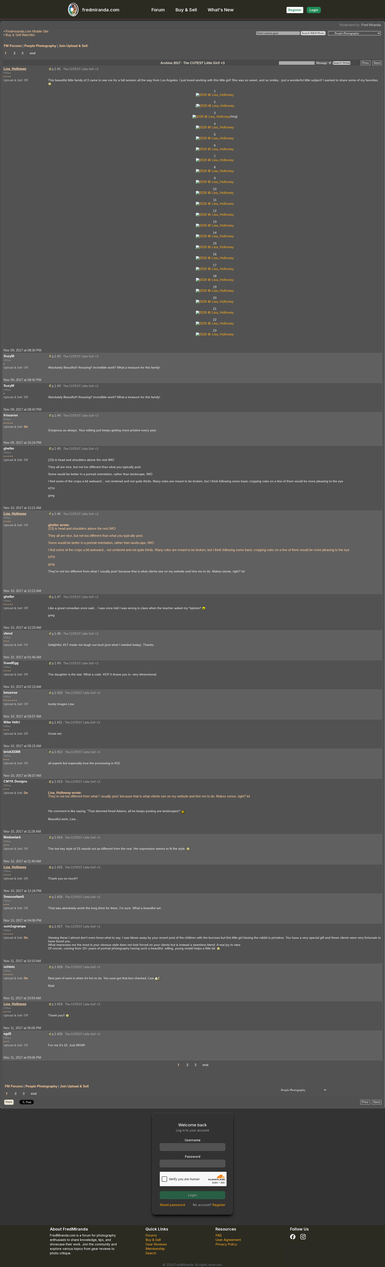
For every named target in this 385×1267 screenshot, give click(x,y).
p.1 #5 (56, 448)
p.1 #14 (57, 837)
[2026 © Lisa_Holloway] (215, 94)
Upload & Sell (13, 80)
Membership (155, 1249)
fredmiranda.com (100, 9)
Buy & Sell (186, 9)
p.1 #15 (57, 867)
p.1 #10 (57, 693)
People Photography (40, 46)
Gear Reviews (156, 1244)
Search (150, 1253)
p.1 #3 (56, 386)
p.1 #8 (56, 633)
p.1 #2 (56, 356)
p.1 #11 (57, 722)
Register (294, 10)
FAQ (218, 1235)
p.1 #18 (57, 967)
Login (313, 10)
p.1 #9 (56, 663)
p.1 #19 (57, 1004)
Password (192, 1156)
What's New (221, 9)
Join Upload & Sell (73, 46)
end (32, 53)
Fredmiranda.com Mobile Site (27, 31)
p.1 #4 (56, 415)
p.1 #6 (56, 514)
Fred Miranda (371, 25)
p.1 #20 (57, 1034)
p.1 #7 (56, 597)
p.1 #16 (57, 897)
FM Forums (13, 46)
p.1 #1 (56, 69)
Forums (151, 1235)
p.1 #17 (57, 926)
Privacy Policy (226, 1244)
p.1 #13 (57, 781)
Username (193, 1140)
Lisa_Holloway (15, 69)
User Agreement (228, 1240)
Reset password (172, 1205)
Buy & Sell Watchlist (20, 35)
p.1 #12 (57, 752)
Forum (158, 9)
